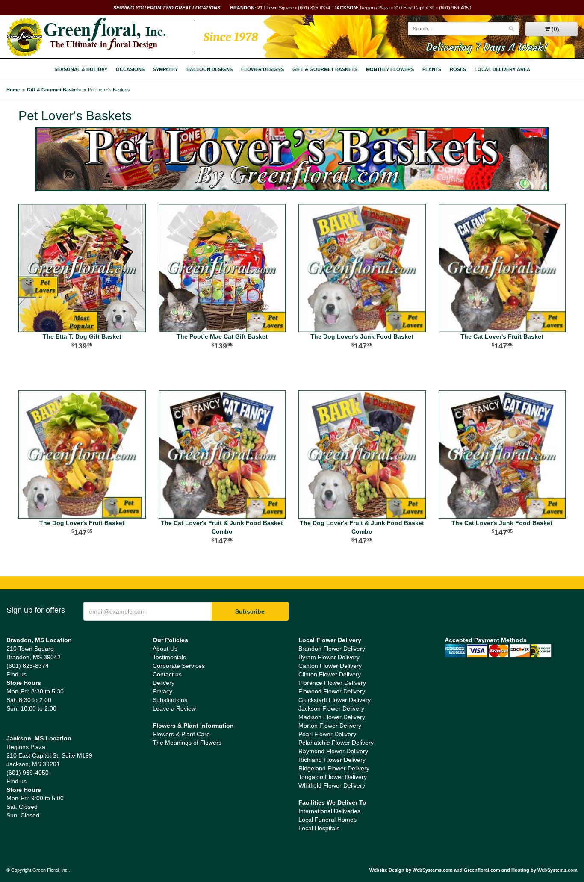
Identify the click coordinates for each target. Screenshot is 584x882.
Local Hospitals (318, 828)
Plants (431, 69)
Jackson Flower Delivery (331, 708)
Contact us (167, 674)
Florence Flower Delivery (332, 682)
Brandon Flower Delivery (331, 648)
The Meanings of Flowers (187, 742)
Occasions (130, 69)
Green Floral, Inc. (86, 37)
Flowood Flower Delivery (331, 691)
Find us (16, 674)
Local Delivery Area (502, 69)
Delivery (163, 682)
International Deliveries (329, 811)
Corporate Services (179, 665)
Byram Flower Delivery (329, 657)
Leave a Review (174, 708)
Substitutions (170, 699)
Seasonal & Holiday (80, 69)
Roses (458, 69)
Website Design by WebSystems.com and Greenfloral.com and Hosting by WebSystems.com (473, 870)
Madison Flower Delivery (331, 717)
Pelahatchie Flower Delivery (336, 742)
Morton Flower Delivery (329, 725)
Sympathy (165, 69)
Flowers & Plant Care (181, 734)
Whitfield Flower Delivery (331, 785)
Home (13, 89)
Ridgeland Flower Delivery (333, 768)
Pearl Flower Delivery (327, 734)
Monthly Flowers (390, 69)
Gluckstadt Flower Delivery (334, 699)
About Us (165, 648)
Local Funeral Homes (327, 819)
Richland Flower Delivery (332, 759)
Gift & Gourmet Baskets (324, 69)
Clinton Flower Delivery (329, 674)
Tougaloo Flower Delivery (332, 776)
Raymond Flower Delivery (333, 751)
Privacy (162, 691)
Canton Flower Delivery (330, 665)
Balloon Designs (209, 69)
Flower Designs (262, 69)
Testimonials (169, 657)
